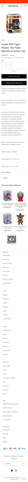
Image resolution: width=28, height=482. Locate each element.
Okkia (4, 311)
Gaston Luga (6, 350)
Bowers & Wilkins (8, 279)
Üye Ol (5, 438)
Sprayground (7, 283)
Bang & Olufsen (7, 263)
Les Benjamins (7, 319)
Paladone (5, 307)
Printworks (6, 386)
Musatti (5, 354)
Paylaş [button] (5, 178)
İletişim (5, 442)
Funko (5, 291)
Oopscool (6, 362)
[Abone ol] (23, 463)
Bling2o (5, 275)
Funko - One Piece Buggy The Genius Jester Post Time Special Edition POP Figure (20, 205)
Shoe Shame (6, 366)
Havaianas (6, 299)
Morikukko (6, 342)
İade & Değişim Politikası (10, 412)
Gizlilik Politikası (8, 408)
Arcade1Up (6, 259)
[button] (2, 6)
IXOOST (5, 303)
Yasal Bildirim (7, 420)
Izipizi (4, 326)
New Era (5, 346)
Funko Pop (6, 271)
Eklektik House (11, 478)
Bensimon (6, 267)
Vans (4, 382)
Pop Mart (5, 390)
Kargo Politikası (7, 416)
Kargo (9, 58)
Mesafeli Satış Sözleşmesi (10, 404)
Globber (5, 295)
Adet (2, 61)
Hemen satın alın (14, 76)
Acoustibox (6, 255)
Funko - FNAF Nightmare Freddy (20, 227)
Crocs (4, 394)
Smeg (4, 374)
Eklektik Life (6, 430)
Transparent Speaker (9, 378)
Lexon (4, 334)
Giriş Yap (5, 434)
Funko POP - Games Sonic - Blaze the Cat (7, 227)
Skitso (5, 370)
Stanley (5, 315)
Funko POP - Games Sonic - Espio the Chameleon (7, 204)
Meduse (5, 338)
